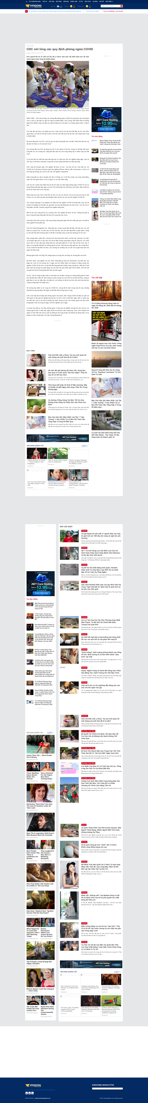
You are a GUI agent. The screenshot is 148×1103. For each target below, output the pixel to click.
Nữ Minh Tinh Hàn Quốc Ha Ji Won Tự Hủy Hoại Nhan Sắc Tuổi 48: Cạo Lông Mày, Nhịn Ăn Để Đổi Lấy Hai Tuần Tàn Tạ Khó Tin (100, 867)
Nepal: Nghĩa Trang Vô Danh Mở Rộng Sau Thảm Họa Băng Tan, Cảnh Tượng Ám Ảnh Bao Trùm (110, 142)
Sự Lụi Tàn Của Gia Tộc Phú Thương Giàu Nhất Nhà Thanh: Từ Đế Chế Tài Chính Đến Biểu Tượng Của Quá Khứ (100, 622)
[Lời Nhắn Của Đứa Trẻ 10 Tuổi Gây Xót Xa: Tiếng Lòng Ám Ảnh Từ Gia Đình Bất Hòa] (95, 191)
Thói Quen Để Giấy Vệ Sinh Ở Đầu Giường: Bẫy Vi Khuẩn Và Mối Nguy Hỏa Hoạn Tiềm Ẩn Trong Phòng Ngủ (67, 387)
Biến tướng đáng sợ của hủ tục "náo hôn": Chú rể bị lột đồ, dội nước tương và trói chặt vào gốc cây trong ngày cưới (101, 928)
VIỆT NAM (51, 1)
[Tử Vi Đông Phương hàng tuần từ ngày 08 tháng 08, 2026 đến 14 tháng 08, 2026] (30, 683)
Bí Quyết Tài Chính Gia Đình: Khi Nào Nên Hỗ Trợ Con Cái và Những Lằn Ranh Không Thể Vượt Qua (99, 736)
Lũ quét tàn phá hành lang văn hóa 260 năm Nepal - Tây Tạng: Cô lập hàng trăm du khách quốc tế (106, 435)
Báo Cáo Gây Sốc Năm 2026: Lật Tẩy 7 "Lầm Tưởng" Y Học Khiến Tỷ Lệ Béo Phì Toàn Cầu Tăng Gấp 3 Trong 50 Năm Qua (66, 419)
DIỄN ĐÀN (66, 1)
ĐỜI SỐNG (59, 1)
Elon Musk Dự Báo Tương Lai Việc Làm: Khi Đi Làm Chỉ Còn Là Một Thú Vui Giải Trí (44, 626)
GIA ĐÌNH (95, 1)
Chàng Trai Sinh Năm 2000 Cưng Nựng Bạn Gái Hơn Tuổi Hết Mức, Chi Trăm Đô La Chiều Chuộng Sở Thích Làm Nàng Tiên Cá (110, 202)
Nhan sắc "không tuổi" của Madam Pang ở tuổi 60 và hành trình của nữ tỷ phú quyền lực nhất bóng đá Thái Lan (100, 897)
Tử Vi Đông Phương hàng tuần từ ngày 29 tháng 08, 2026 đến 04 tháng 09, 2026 (106, 305)
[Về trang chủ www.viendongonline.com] (33, 6)
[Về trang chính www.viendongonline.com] (26, 1)
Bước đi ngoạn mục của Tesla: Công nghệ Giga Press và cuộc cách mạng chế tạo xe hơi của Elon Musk (106, 345)
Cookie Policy (28, 1090)
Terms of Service (45, 1090)
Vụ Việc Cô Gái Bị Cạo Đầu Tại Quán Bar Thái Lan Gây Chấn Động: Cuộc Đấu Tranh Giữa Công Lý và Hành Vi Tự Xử (101, 947)
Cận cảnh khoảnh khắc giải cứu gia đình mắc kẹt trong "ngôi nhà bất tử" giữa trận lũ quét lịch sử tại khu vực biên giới (101, 587)
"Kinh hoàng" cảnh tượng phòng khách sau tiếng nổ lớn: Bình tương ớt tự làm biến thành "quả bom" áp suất (101, 654)
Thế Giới (84, 530)
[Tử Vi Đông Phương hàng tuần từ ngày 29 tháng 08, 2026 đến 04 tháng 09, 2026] (106, 291)
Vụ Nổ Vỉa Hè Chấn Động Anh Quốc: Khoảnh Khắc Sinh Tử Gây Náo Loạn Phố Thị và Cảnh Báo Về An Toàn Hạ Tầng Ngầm (99, 570)
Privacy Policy (36, 1090)
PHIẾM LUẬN (73, 1)
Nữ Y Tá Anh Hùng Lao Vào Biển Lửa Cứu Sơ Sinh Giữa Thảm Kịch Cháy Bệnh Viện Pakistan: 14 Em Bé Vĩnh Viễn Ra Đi (100, 553)
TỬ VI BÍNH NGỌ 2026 (35, 1)
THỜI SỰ (44, 1)
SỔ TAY (81, 1)
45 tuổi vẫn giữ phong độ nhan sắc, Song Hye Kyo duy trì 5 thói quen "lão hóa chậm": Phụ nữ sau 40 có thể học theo (67, 372)
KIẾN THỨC (88, 1)
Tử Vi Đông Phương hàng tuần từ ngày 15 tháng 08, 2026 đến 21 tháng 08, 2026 (43, 702)
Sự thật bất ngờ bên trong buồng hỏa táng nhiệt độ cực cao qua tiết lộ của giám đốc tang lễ (110, 151)
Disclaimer (52, 1090)
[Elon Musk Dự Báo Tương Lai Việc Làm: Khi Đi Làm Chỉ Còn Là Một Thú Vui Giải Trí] (30, 627)
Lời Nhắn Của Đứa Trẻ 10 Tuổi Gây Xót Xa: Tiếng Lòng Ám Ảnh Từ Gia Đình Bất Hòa (110, 191)
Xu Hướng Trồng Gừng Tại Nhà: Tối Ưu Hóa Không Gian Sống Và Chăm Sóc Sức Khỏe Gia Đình (67, 402)
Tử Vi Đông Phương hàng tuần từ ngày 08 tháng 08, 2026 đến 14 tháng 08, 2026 (43, 683)
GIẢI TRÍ (101, 1)
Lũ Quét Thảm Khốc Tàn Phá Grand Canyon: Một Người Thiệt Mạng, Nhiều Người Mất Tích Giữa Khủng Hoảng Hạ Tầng (101, 830)
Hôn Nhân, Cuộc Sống (88, 731)
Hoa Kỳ (84, 825)
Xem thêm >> (109, 1)
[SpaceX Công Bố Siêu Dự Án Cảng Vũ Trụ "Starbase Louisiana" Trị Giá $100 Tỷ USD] (106, 359)
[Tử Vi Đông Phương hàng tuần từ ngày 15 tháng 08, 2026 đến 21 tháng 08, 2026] (30, 702)
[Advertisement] (74, 29)
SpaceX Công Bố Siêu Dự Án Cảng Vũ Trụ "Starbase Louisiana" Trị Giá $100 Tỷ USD (106, 372)
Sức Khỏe (30, 46)
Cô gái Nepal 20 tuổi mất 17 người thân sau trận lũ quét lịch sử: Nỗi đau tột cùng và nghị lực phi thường (101, 536)
